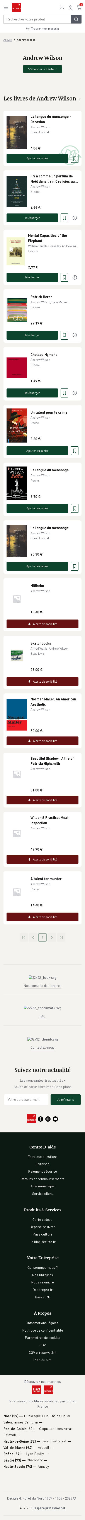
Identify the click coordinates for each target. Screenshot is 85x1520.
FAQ (42, 1016)
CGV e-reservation (42, 1352)
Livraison (42, 1164)
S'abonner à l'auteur (42, 69)
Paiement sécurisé (42, 1171)
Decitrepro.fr (42, 1289)
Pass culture (43, 1234)
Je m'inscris (65, 1099)
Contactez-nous (42, 1047)
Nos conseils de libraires (42, 985)
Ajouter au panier (37, 158)
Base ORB (42, 1297)
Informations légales (42, 1323)
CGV (42, 1345)
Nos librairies (42, 1275)
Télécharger (32, 218)
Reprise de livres (42, 1227)
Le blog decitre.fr (42, 1241)
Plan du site (42, 1360)
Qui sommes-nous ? (42, 1267)
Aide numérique (42, 1186)
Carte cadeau (42, 1219)
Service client (42, 1193)
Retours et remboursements (42, 1179)
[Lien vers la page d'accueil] (16, 7)
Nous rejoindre (42, 1282)
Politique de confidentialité (42, 1330)
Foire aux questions (43, 1156)
